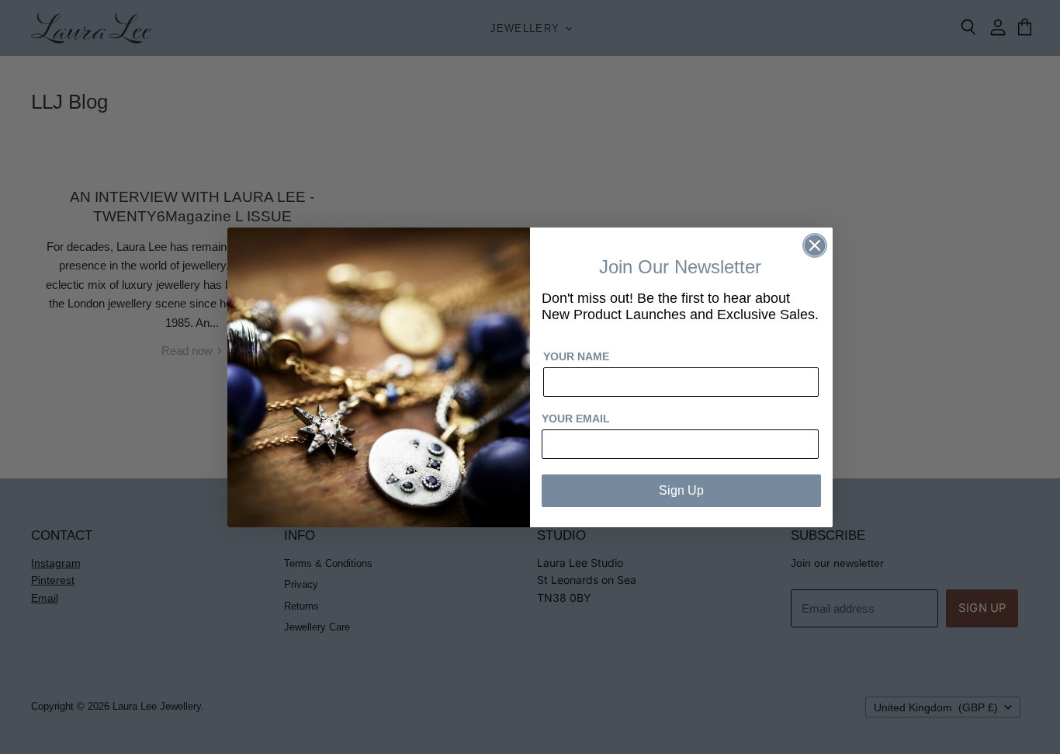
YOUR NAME (576, 356)
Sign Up (681, 490)
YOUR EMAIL (576, 418)
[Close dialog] (814, 245)
